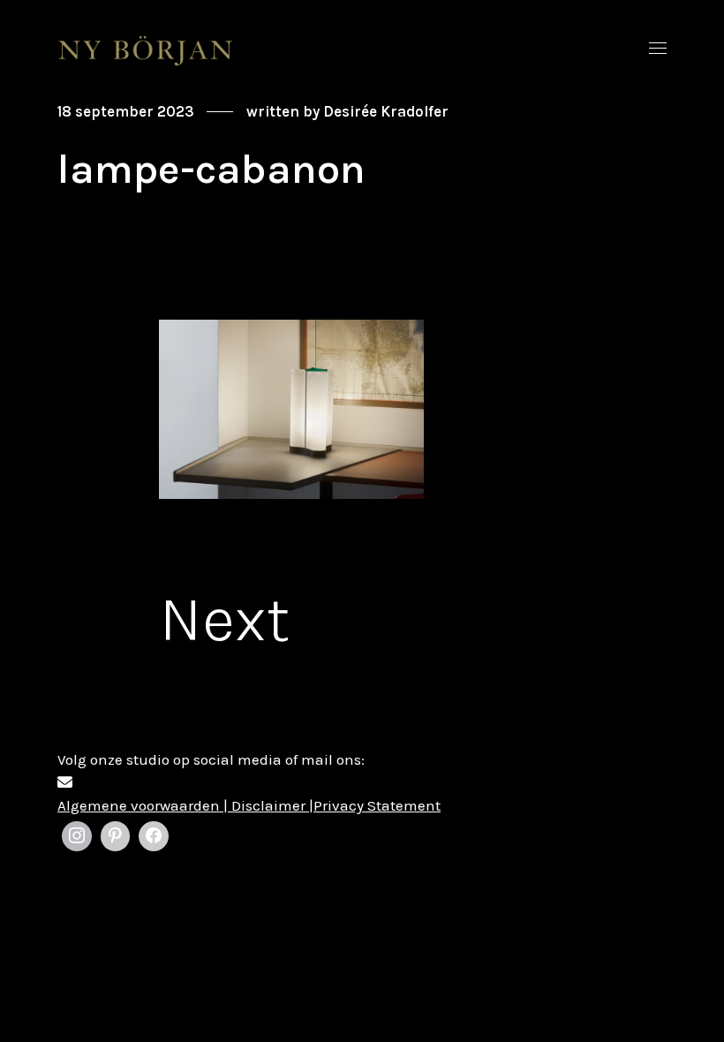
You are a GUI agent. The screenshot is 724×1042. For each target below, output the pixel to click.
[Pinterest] (115, 836)
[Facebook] (153, 836)
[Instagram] (76, 836)
